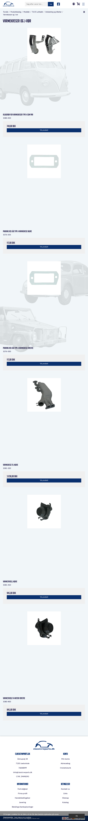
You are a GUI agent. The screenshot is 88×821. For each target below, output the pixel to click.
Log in (73, 3)
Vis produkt (44, 130)
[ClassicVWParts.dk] (8, 4)
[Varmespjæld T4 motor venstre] (44, 652)
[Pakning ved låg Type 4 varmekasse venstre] (44, 302)
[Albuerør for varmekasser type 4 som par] (44, 69)
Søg (51, 4)
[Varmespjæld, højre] (44, 536)
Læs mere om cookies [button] (22, 817)
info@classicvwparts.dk (22, 772)
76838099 (22, 768)
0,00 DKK (78, 3)
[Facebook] (58, 4)
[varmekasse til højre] (44, 419)
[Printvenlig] (84, 12)
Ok (77, 816)
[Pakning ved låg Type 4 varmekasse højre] (44, 186)
